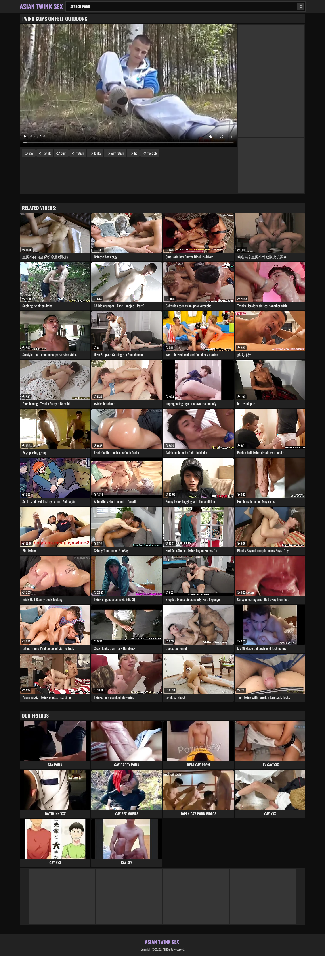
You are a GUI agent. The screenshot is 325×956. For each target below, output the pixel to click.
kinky (97, 153)
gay (31, 153)
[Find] (300, 6)
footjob (152, 153)
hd (135, 153)
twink (47, 153)
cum (63, 153)
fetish (80, 153)
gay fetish (117, 153)
